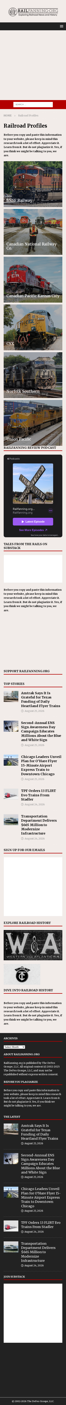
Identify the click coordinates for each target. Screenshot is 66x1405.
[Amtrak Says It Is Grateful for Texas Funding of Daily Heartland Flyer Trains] (11, 696)
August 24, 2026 (35, 804)
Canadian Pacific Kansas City (33, 296)
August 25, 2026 (34, 711)
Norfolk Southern (23, 391)
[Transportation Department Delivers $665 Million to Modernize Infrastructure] (11, 819)
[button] (61, 26)
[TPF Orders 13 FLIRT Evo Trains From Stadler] (11, 794)
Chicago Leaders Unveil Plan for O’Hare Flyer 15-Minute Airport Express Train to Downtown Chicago (41, 765)
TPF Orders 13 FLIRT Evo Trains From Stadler (38, 795)
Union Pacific (18, 439)
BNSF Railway (19, 200)
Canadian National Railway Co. (31, 246)
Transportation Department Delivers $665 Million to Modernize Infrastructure (39, 825)
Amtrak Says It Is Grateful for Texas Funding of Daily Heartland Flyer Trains (40, 699)
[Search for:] (33, 104)
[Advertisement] (33, 65)
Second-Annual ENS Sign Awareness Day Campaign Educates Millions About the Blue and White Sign (41, 731)
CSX (10, 343)
